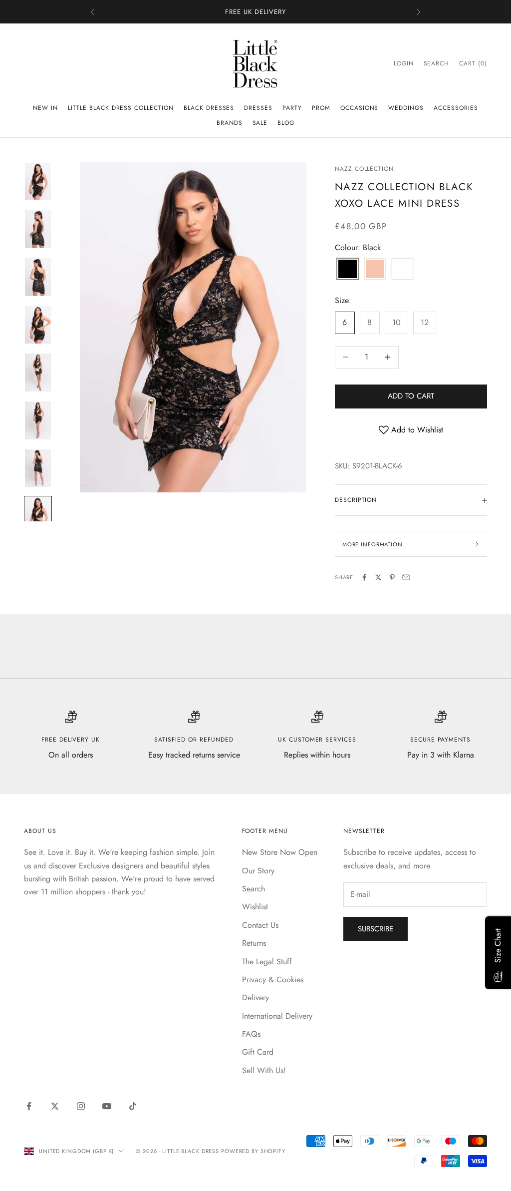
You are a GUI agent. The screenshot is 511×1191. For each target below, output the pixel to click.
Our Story (258, 870)
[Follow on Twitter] (55, 1106)
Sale (260, 122)
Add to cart (411, 396)
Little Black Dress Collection (121, 107)
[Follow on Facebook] (29, 1106)
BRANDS (230, 122)
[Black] (347, 269)
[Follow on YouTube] (107, 1106)
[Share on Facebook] (364, 577)
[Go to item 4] (38, 325)
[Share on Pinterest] (392, 577)
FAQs (251, 1034)
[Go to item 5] (38, 373)
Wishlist (255, 906)
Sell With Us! (264, 1070)
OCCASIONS (359, 107)
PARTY (292, 107)
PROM (321, 107)
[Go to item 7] (38, 468)
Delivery (255, 997)
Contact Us (260, 925)
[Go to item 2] (38, 229)
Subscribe (375, 928)
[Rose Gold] (375, 269)
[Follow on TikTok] (133, 1106)
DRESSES (258, 107)
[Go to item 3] (38, 277)
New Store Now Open (279, 852)
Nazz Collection (364, 168)
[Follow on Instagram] (81, 1106)
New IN (45, 107)
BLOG (285, 122)
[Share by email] (406, 577)
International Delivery (277, 1016)
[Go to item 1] (38, 182)
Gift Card (257, 1052)
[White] (402, 269)
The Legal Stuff (267, 961)
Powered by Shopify (253, 1151)
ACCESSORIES (456, 107)
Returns (254, 943)
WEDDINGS (406, 107)
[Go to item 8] (38, 516)
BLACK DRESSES (209, 107)
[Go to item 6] (38, 420)
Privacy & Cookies (272, 979)
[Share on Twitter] (378, 577)
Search (253, 888)
